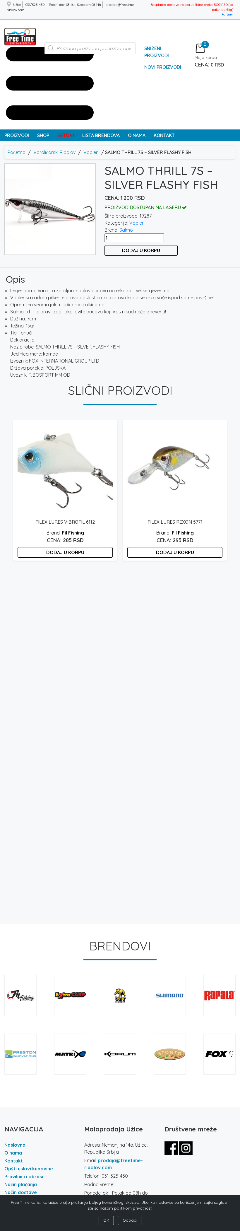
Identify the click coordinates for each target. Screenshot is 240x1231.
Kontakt (13, 1161)
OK (106, 1220)
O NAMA (136, 135)
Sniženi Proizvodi (156, 51)
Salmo (126, 230)
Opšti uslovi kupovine (28, 1169)
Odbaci (130, 1220)
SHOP (43, 135)
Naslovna (14, 1145)
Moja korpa (206, 57)
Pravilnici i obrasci (25, 1176)
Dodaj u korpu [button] (65, 552)
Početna (16, 152)
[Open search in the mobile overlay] (90, 51)
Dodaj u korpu (141, 250)
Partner (227, 14)
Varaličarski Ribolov (54, 152)
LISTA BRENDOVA (101, 135)
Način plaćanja (20, 1184)
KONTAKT (164, 135)
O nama (13, 1153)
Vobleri (91, 152)
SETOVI (65, 135)
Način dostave (20, 1192)
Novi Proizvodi (162, 67)
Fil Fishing (73, 533)
